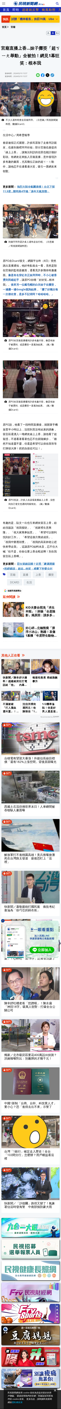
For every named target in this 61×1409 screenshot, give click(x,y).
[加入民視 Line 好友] (30, 939)
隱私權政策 (17, 1402)
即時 (15, 10)
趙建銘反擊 (30, 10)
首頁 (6, 10)
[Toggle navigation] (3, 3)
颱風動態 (49, 10)
